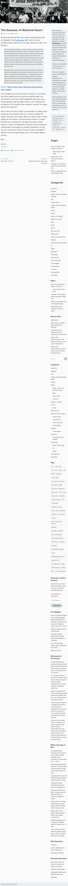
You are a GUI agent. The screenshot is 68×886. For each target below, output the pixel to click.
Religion (8, 150)
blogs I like (54, 488)
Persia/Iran (54, 545)
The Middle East (55, 564)
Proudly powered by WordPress (9, 884)
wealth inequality (55, 567)
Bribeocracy (61, 488)
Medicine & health (56, 219)
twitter (63, 564)
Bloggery (53, 191)
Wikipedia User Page (57, 853)
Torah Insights (55, 263)
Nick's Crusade (8, 2)
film (63, 499)
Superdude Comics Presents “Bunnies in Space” (57, 309)
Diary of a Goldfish (56, 615)
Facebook (54, 845)
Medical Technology (57, 216)
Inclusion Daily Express (58, 790)
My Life (53, 228)
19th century (58, 466)
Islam (63, 514)
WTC (52, 571)
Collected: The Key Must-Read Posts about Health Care (58, 166)
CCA (60, 492)
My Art (53, 225)
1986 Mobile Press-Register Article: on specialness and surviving (58, 332)
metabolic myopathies (57, 531)
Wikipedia (54, 877)
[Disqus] (24, 187)
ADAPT (53, 474)
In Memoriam (55, 320)
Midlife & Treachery (56, 629)
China (64, 492)
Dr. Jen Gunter (55, 675)
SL (52, 246)
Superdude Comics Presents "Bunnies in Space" (57, 159)
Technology (54, 255)
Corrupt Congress (56, 499)
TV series (54, 269)
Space (53, 249)
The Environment (56, 260)
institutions (54, 514)
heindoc (53, 702)
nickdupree (15, 33)
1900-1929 (54, 470)
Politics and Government (58, 237)
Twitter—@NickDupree (57, 848)
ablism (60, 470)
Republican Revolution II (57, 556)
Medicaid (53, 527)
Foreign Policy (55, 202)
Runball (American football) (59, 243)
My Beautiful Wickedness (58, 872)
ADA (64, 470)
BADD (60, 485)
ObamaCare (54, 542)
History (4, 150)
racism (53, 553)
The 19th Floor (55, 643)
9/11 (52, 466)
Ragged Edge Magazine (58, 820)
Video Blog (54, 275)
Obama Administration (57, 538)
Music (52, 222)
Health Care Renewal (57, 691)
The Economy (55, 257)
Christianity (54, 496)
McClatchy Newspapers (58, 869)
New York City (55, 231)
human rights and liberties (58, 510)
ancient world (16, 150)
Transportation (55, 266)
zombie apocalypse (60, 571)
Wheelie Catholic (56, 650)
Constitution (62, 496)
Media (53, 213)
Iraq (59, 514)
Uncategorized (55, 272)
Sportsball (54, 252)
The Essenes (19, 40)
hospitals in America (56, 507)
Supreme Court (55, 560)
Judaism (21, 150)
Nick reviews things (56, 534)
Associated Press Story (58, 776)
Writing (63, 567)
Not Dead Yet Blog (56, 634)
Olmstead (61, 542)
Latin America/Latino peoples (56, 522)
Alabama (59, 474)
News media (54, 234)
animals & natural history (57, 481)
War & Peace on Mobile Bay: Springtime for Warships (58, 325)
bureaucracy (54, 492)
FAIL (52, 199)
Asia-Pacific (54, 485)
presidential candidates (57, 549)
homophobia (54, 503)
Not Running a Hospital (58, 720)
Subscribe (56, 605)
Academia (54, 188)
